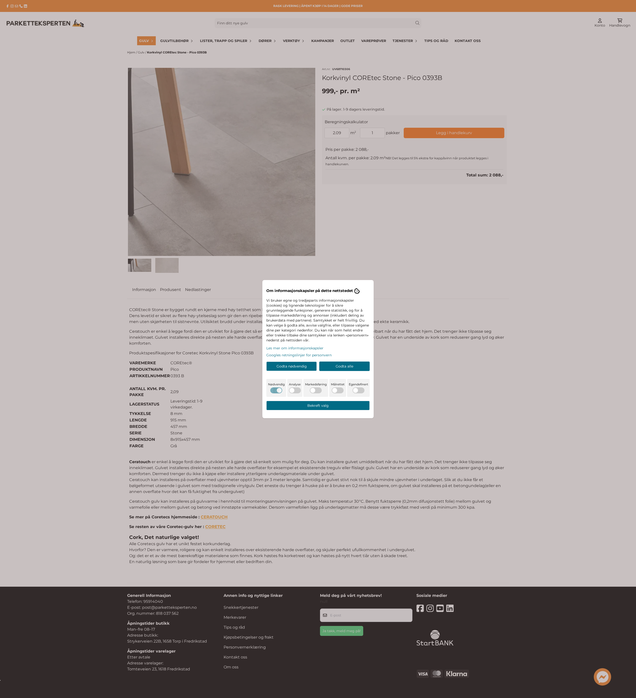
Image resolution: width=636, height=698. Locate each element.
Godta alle (344, 366)
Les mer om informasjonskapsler (294, 348)
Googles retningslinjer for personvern (299, 355)
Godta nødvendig (292, 366)
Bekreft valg (318, 405)
